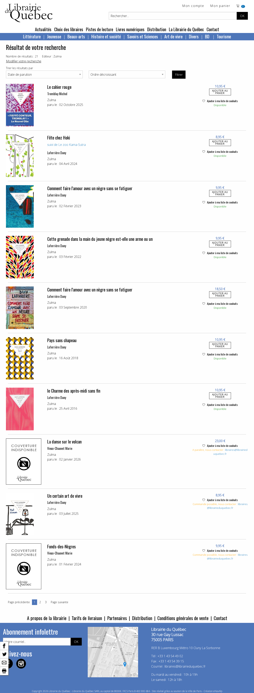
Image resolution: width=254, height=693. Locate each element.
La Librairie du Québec (186, 29)
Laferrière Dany (56, 152)
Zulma (51, 100)
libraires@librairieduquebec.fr (227, 506)
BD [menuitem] (207, 36)
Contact (213, 29)
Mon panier (220, 6)
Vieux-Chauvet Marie (59, 448)
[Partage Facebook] (4, 645)
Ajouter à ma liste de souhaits (222, 101)
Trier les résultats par (19, 68)
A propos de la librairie (46, 617)
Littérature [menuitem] (32, 36)
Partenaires (117, 617)
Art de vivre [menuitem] (173, 36)
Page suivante (59, 602)
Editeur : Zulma (52, 56)
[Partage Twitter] (4, 654)
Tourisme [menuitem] (224, 36)
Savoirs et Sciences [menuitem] (142, 36)
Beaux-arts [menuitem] (76, 36)
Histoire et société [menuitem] (106, 36)
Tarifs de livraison (87, 617)
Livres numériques (130, 29)
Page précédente (19, 602)
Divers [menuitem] (194, 36)
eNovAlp (217, 691)
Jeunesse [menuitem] (54, 36)
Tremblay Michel (57, 93)
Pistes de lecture (99, 29)
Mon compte (193, 6)
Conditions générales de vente (183, 617)
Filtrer (179, 74)
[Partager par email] (4, 662)
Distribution (156, 29)
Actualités (43, 29)
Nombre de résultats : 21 (22, 56)
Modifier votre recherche (23, 61)
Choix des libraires (68, 29)
